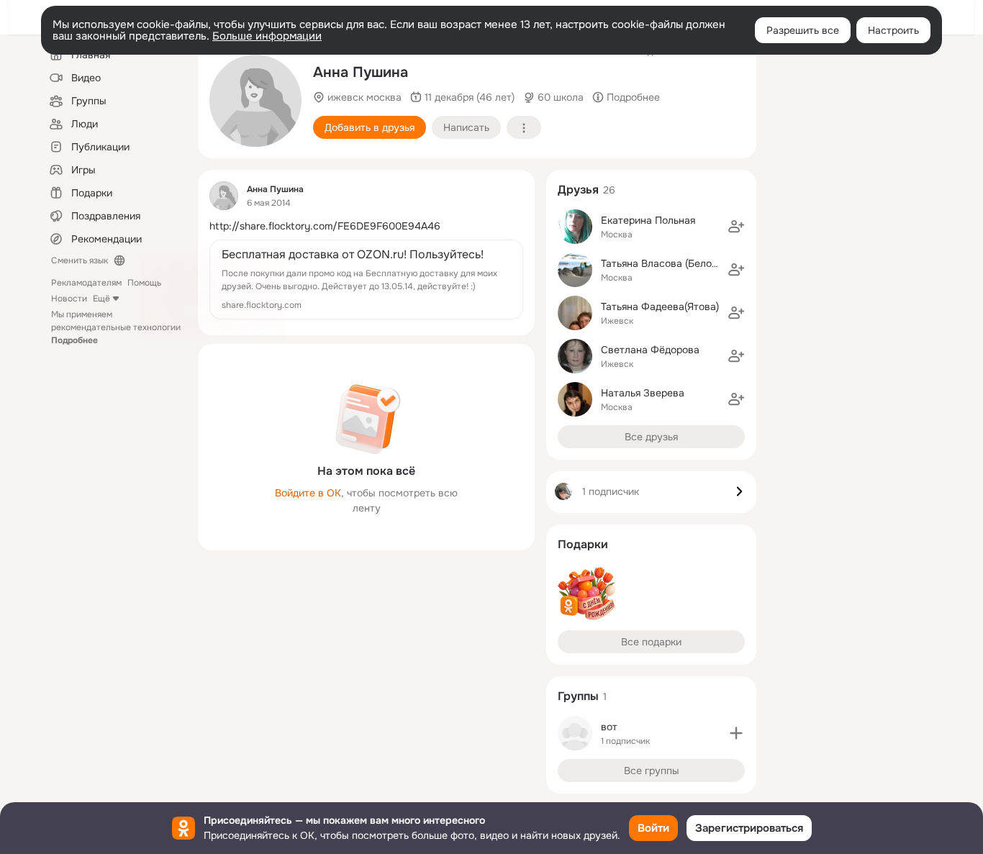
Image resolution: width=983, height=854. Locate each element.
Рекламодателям (86, 283)
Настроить (893, 30)
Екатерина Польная (648, 220)
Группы (578, 696)
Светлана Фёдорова (650, 349)
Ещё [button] (101, 298)
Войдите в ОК (308, 492)
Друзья (578, 189)
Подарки (583, 544)
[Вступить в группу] (736, 733)
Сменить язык (79, 260)
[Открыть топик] (366, 226)
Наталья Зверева (642, 392)
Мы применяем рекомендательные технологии (116, 327)
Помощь (144, 283)
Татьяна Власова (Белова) (663, 263)
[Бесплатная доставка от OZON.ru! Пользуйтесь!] (366, 279)
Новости (69, 298)
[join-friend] (736, 226)
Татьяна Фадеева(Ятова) (660, 306)
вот (609, 726)
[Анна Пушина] (223, 195)
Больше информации (267, 36)
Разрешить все (802, 30)
